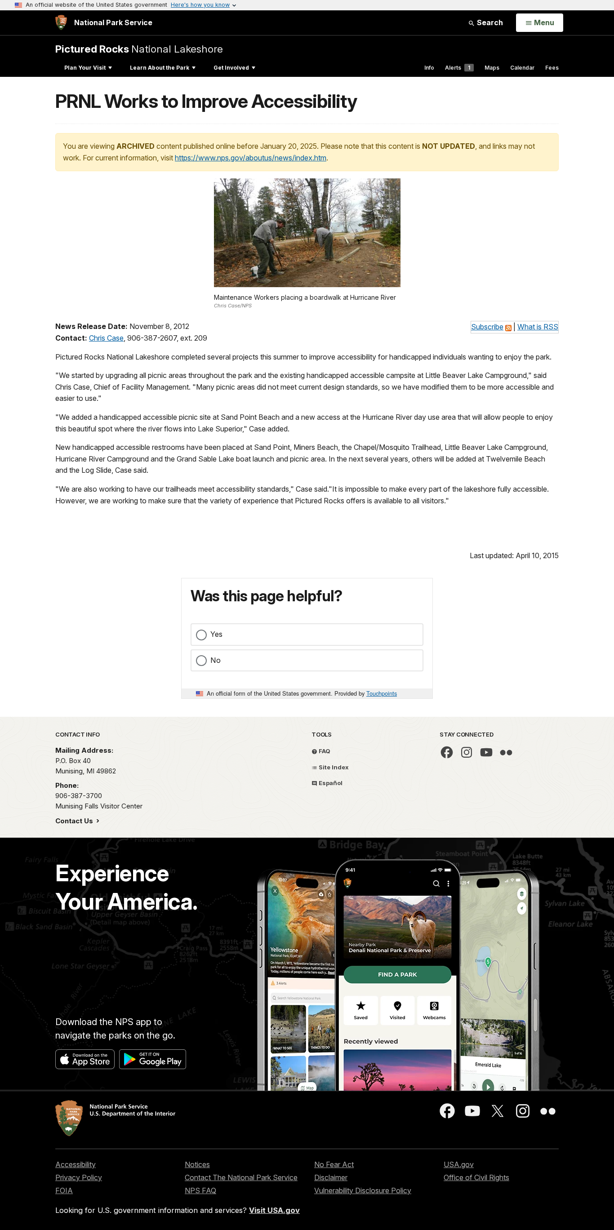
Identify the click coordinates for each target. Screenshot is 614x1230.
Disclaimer (330, 1177)
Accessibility (75, 1164)
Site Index (333, 767)
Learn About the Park (159, 67)
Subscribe (487, 326)
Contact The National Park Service (241, 1177)
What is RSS (537, 326)
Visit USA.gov (274, 1210)
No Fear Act (334, 1164)
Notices (197, 1164)
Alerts (457, 67)
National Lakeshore (139, 49)
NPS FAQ (200, 1190)
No (215, 660)
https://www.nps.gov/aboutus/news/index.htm (250, 157)
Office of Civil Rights (476, 1177)
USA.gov (459, 1164)
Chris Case (106, 337)
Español (330, 782)
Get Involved (231, 67)
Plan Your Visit (85, 67)
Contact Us (75, 821)
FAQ (323, 751)
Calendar (522, 67)
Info (429, 67)
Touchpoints (381, 693)
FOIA (64, 1190)
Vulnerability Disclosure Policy (362, 1190)
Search (489, 22)
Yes (216, 634)
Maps (492, 67)
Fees (552, 67)
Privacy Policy (78, 1177)
